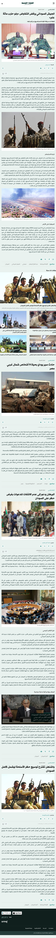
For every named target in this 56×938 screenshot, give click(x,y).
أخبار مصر (39, 483)
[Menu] (54, 3)
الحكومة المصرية (30, 483)
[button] (28, 709)
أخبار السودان (44, 756)
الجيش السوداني (16, 264)
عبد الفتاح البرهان (33, 264)
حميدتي (24, 264)
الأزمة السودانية (44, 264)
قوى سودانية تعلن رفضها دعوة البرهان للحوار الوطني (43, 354)
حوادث (46, 483)
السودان (7, 264)
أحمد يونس (47, 65)
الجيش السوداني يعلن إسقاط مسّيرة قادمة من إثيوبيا (13, 354)
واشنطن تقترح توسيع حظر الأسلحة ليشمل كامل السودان (38, 305)
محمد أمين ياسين (46, 542)
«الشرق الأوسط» (46, 419)
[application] (28, 709)
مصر (22, 483)
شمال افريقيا (41, 9)
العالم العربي (51, 9)
